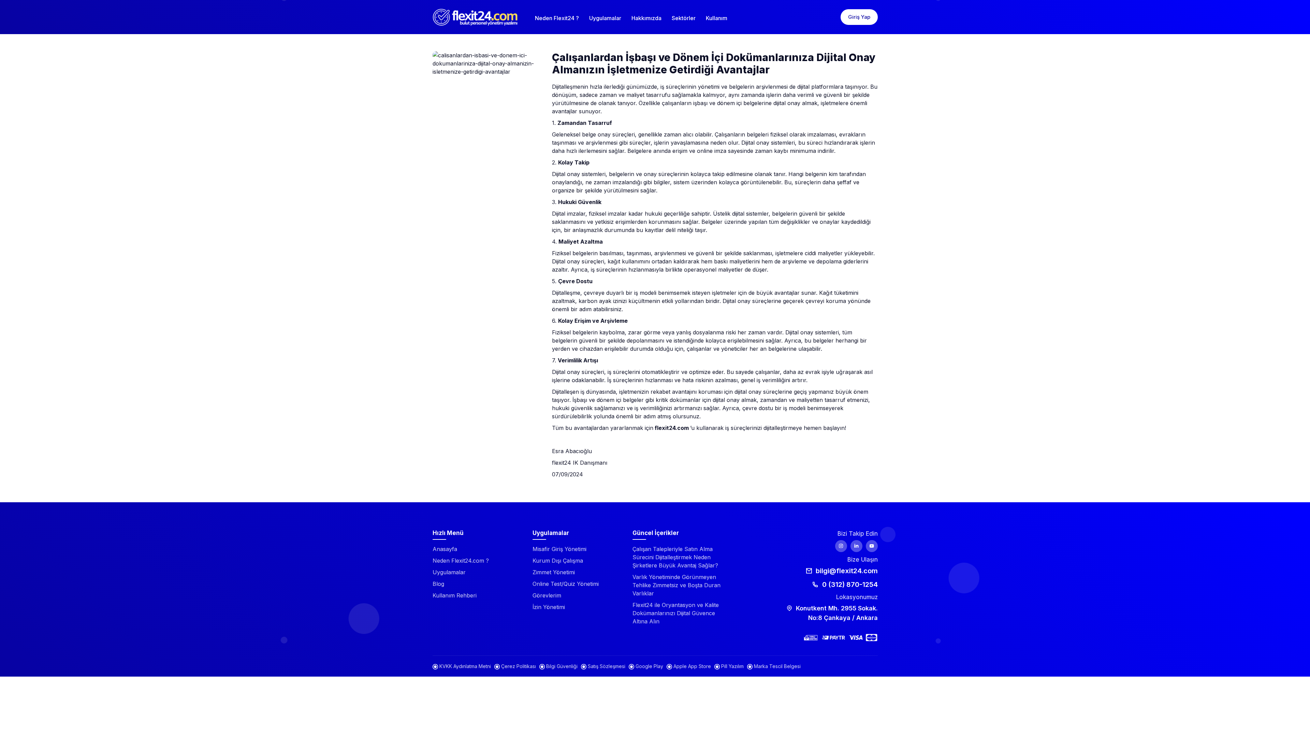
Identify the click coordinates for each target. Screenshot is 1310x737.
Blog (438, 583)
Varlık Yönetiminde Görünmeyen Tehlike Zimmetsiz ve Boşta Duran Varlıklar (676, 585)
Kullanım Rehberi (455, 595)
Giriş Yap (859, 17)
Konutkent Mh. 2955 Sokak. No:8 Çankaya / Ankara (836, 613)
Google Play (648, 666)
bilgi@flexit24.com (846, 571)
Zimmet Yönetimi (554, 572)
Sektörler (684, 18)
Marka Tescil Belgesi (777, 666)
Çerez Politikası (518, 666)
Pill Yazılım (732, 666)
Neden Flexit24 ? (557, 18)
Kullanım (716, 18)
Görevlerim (547, 595)
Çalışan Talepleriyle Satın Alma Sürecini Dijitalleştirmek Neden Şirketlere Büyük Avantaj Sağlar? (675, 557)
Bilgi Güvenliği (561, 666)
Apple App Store (691, 666)
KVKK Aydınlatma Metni (464, 666)
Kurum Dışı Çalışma (558, 560)
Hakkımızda (646, 18)
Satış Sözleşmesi (605, 666)
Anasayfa (445, 549)
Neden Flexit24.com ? (461, 560)
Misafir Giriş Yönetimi (559, 549)
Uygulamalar (605, 18)
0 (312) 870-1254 (849, 584)
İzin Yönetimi (549, 607)
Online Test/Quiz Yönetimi (566, 583)
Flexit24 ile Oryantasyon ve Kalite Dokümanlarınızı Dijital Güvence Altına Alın (675, 613)
